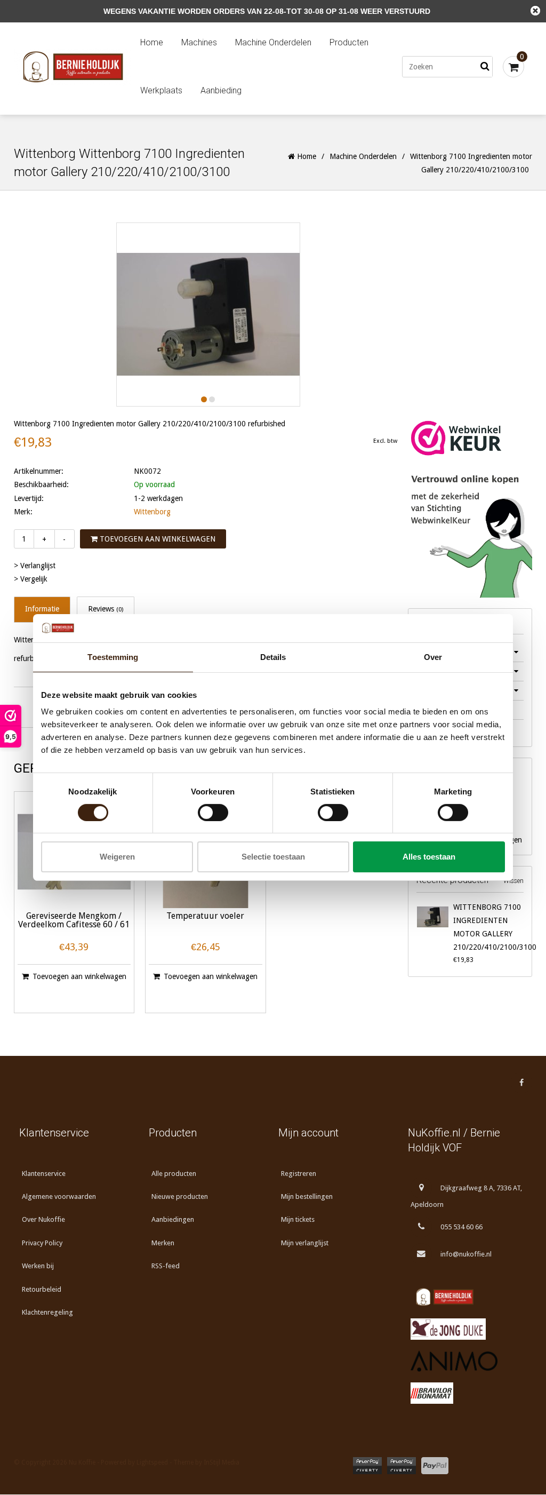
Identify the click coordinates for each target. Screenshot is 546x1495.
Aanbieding (221, 90)
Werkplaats (161, 90)
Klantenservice (44, 1174)
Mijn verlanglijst (304, 1243)
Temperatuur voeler (205, 916)
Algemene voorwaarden (59, 1196)
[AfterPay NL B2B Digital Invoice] (401, 1465)
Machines (199, 42)
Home (151, 42)
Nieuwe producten (179, 1196)
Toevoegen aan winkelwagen (156, 539)
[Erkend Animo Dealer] (467, 1361)
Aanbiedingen (172, 1219)
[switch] (213, 812)
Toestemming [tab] (112, 656)
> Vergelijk (30, 579)
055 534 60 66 (461, 1227)
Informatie (42, 609)
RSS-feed (165, 1266)
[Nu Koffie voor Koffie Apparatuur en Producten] (72, 67)
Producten (349, 42)
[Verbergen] (535, 10)
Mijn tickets (298, 1219)
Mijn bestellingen (307, 1196)
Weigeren (117, 856)
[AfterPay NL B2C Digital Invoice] (367, 1465)
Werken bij (38, 1266)
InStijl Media (221, 1462)
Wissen (513, 881)
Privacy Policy (42, 1243)
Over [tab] (433, 656)
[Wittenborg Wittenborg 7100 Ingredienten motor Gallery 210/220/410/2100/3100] (432, 917)
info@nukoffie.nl (466, 1254)
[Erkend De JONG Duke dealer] (467, 1329)
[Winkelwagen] (513, 66)
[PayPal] (434, 1465)
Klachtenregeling (47, 1312)
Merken (162, 1243)
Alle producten (173, 1174)
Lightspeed (152, 1462)
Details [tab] (273, 656)
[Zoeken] (484, 67)
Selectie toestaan (273, 856)
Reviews (105, 609)
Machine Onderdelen (273, 42)
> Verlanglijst (34, 565)
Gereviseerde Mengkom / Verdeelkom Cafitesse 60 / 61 (74, 920)
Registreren (298, 1174)
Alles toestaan (429, 856)
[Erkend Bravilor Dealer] (467, 1393)
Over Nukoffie (43, 1219)
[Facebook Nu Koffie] (521, 1082)
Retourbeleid (41, 1289)
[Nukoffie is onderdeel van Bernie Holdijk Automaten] (467, 1297)
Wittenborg (152, 511)
